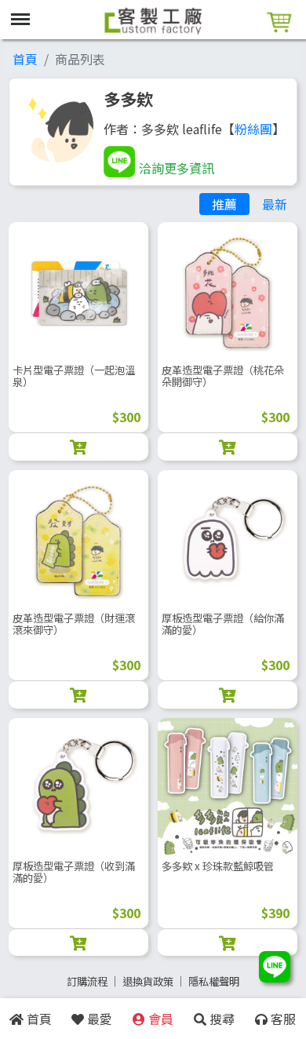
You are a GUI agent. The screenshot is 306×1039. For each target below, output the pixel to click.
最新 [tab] (274, 204)
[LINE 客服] (274, 968)
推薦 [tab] (224, 204)
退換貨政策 (147, 981)
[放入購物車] (78, 447)
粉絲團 (253, 128)
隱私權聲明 (213, 981)
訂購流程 (87, 981)
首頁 (25, 58)
